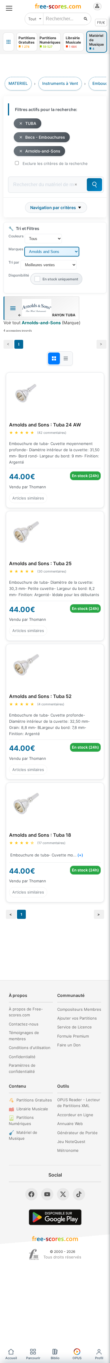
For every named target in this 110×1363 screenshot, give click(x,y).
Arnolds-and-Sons (42, 151)
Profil (99, 1358)
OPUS (77, 1358)
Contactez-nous (23, 1024)
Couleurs (16, 236)
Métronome (68, 1150)
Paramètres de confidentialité (22, 1068)
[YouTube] (47, 1194)
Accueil (11, 1358)
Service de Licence (74, 1027)
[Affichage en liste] (66, 358)
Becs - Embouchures (45, 137)
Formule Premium (73, 1036)
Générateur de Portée (77, 1132)
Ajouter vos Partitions (77, 1018)
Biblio (55, 1358)
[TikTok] (79, 1194)
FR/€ (101, 22)
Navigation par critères (53, 207)
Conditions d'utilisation (29, 1047)
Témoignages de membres (24, 1035)
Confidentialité (22, 1056)
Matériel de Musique (23, 1135)
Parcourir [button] (33, 1358)
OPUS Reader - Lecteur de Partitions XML (78, 1102)
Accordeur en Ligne (75, 1114)
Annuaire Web (70, 1123)
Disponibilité (19, 275)
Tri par (14, 262)
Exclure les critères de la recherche (55, 163)
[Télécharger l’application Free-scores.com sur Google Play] (55, 1217)
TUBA (30, 123)
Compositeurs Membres (79, 1009)
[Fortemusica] (34, 1254)
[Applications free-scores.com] (8, 41)
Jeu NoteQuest (71, 1141)
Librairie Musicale (32, 1108)
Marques (16, 249)
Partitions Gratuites (34, 1100)
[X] (63, 1194)
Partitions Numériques (21, 1120)
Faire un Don (69, 1045)
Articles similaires (28, 497)
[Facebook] (31, 1194)
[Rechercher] (85, 19)
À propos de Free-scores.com (26, 1012)
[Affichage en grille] (54, 358)
